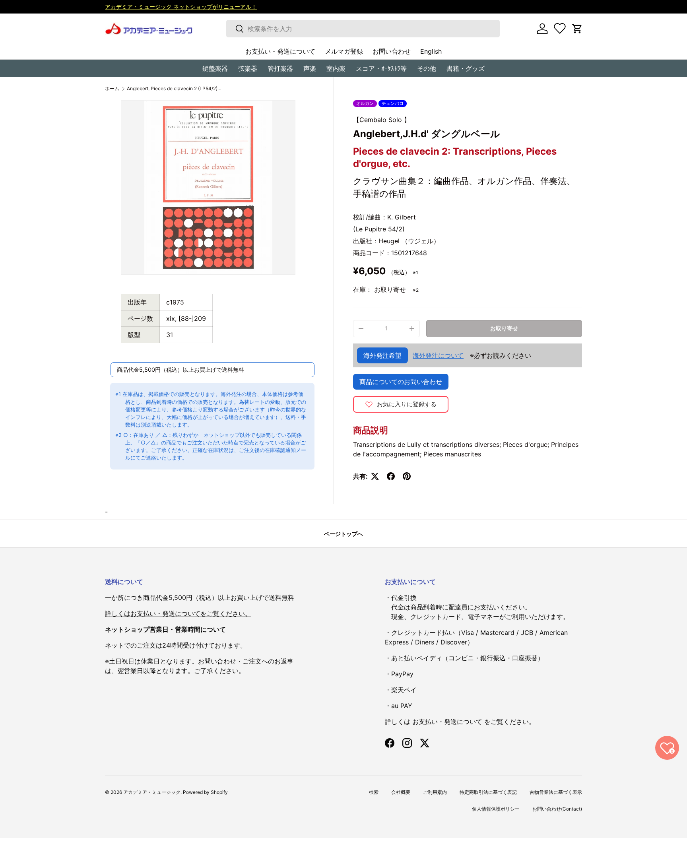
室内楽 (335, 68)
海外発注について (438, 355)
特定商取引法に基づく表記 (488, 792)
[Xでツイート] (375, 476)
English (431, 51)
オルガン (365, 103)
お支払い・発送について (280, 51)
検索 (373, 792)
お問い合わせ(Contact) (557, 809)
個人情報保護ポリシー (496, 809)
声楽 (309, 68)
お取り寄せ (504, 328)
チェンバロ (393, 103)
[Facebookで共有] (391, 476)
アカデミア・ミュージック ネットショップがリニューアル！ (181, 6)
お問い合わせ (392, 51)
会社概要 (400, 792)
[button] (577, 28)
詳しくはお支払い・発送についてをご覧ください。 (178, 613)
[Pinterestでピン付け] (407, 476)
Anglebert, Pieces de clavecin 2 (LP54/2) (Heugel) (174, 88)
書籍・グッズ (465, 68)
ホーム (112, 88)
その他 (426, 68)
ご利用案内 (435, 792)
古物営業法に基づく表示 (556, 792)
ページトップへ (343, 533)
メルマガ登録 (344, 51)
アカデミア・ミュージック (151, 792)
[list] (208, 187)
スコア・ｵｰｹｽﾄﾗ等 (381, 68)
